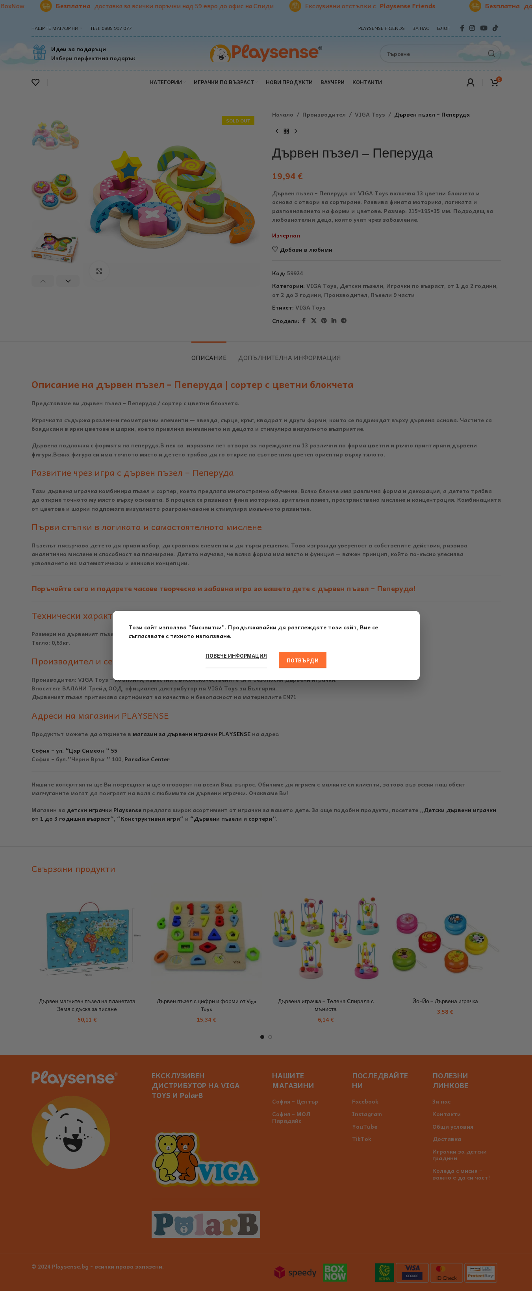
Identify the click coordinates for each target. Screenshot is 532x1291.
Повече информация (236, 656)
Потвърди (303, 660)
